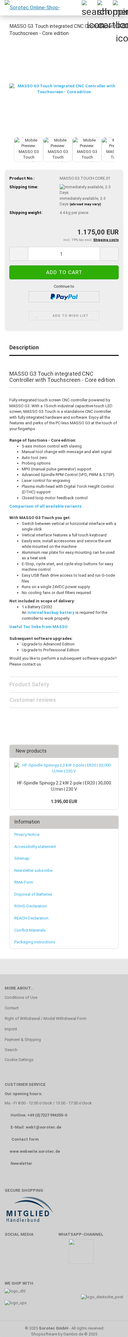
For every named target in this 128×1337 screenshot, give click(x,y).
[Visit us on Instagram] (49, 1254)
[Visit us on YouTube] (30, 1254)
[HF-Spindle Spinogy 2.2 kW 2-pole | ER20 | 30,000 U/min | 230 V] (64, 768)
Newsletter (21, 1163)
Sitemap (22, 858)
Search (11, 1049)
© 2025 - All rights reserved (64, 1328)
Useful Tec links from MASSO (38, 626)
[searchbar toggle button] (89, 7)
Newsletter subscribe (33, 870)
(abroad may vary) (85, 204)
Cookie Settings (19, 1059)
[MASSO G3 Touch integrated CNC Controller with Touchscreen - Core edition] (64, 88)
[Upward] (111, 1323)
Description (24, 347)
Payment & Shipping (23, 1039)
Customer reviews (32, 700)
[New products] (112, 751)
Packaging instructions (34, 942)
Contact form (25, 1139)
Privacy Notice (26, 834)
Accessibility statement (35, 846)
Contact (12, 1008)
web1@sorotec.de (43, 1127)
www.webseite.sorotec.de (35, 1151)
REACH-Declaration (31, 918)
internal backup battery (51, 612)
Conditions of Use (21, 997)
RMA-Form (23, 882)
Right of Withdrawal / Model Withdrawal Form (45, 1018)
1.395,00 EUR (64, 801)
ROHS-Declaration (30, 906)
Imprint (11, 1029)
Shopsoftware (44, 1334)
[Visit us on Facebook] (13, 1254)
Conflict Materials (30, 930)
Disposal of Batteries (33, 894)
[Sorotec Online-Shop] (32, 7)
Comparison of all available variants (45, 506)
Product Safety (29, 684)
